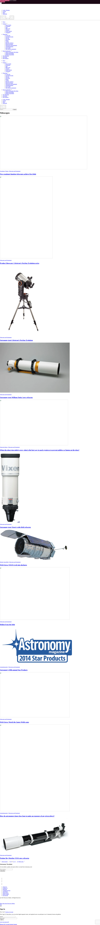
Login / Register (6, 10)
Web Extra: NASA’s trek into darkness (13, 565)
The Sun (7, 38)
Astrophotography (9, 46)
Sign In (2, 919)
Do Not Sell (5, 895)
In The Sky (7, 35)
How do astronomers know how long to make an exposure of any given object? (27, 816)
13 (15, 861)
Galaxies (7, 30)
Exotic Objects (8, 31)
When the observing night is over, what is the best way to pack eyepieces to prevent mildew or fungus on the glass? (39, 450)
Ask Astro (5, 57)
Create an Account (9, 912)
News (4, 21)
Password (2, 918)
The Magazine (6, 55)
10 (10, 861)
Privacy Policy (6, 894)
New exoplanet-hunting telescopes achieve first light (18, 174)
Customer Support (13, 924)
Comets (7, 41)
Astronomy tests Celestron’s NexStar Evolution (16, 340)
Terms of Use (6, 893)
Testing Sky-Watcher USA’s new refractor (14, 858)
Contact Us (5, 888)
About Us (5, 886)
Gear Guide (7, 47)
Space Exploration (7, 51)
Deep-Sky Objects (9, 43)
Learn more (2, 1)
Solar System (8, 25)
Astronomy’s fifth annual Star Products (13, 670)
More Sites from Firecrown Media (7, 903)
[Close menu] (12, 18)
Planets (7, 40)
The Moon (7, 39)
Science (4, 23)
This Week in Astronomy (10, 49)
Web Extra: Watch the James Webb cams (14, 722)
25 (17, 861)
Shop (4, 12)
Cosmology (7, 32)
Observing (5, 34)
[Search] (3, 18)
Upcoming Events (9, 36)
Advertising (5, 891)
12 (13, 861)
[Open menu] (7, 19)
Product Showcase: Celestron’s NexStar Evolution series (19, 263)
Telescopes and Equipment (11, 45)
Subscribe (5, 13)
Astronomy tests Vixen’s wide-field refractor (15, 527)
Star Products (5, 58)
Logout (4, 11)
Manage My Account (4, 924)
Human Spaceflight (9, 53)
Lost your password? (4, 922)
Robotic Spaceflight (9, 54)
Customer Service (6, 890)
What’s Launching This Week (11, 52)
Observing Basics (9, 44)
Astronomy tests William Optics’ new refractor (16, 397)
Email (1, 916)
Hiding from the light (7, 624)
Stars (6, 27)
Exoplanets (7, 26)
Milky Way (7, 28)
